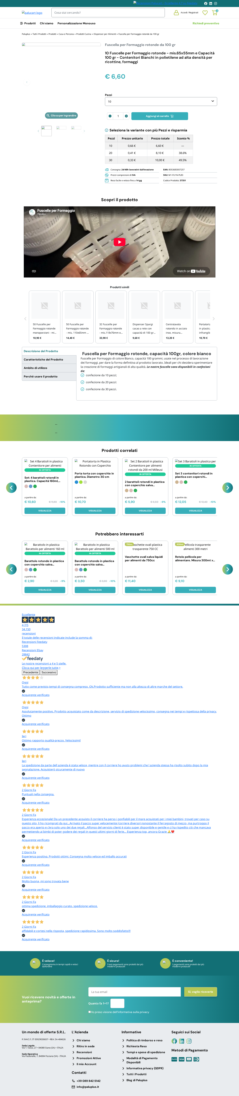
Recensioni (84, 1052)
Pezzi (108, 95)
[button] (27, 82)
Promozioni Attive (89, 1058)
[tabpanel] (147, 373)
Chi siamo (46, 23)
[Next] (228, 488)
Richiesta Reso (136, 1046)
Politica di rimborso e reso (144, 1040)
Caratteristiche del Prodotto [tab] (43, 359)
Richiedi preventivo (206, 23)
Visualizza (44, 510)
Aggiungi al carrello (157, 116)
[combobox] (161, 101)
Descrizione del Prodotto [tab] (41, 351)
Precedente (30, 672)
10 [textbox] (109, 101)
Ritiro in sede (86, 1046)
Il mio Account (86, 1064)
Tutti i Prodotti (136, 1074)
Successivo (49, 672)
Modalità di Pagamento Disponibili (142, 1060)
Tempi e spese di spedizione (145, 1052)
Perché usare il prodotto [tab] (41, 376)
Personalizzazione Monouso (77, 23)
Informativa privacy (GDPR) (144, 1068)
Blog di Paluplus (136, 1080)
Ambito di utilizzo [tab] (35, 368)
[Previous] (11, 488)
